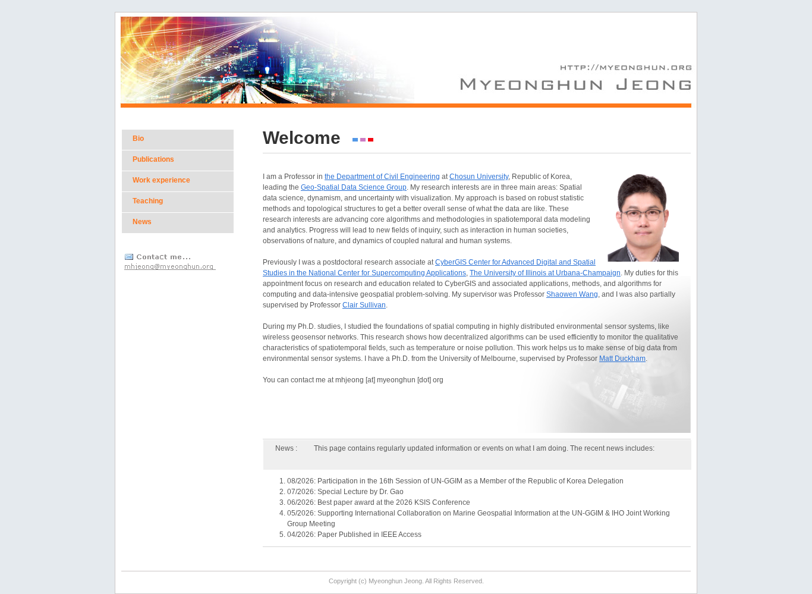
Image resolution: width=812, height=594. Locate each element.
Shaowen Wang (572, 294)
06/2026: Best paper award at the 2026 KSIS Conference (378, 502)
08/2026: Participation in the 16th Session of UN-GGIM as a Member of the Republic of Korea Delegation (455, 481)
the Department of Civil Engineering (382, 176)
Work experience (161, 180)
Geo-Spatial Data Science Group (354, 187)
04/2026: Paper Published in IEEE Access (354, 534)
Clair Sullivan (364, 305)
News (142, 222)
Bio (138, 138)
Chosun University (478, 176)
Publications (153, 159)
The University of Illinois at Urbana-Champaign (545, 273)
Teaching (148, 201)
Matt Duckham (622, 358)
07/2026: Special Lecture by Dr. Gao (345, 492)
